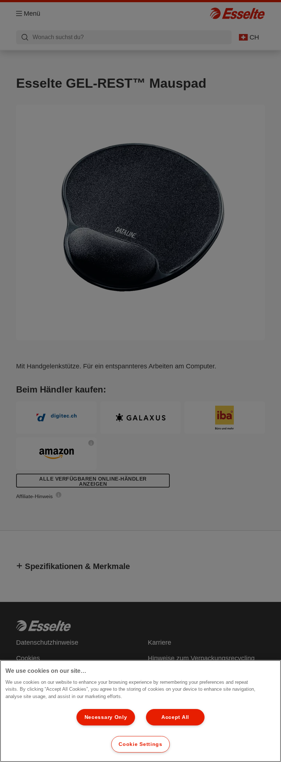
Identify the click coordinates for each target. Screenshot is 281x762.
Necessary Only (106, 717)
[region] (140, 711)
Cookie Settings (140, 744)
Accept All (175, 717)
